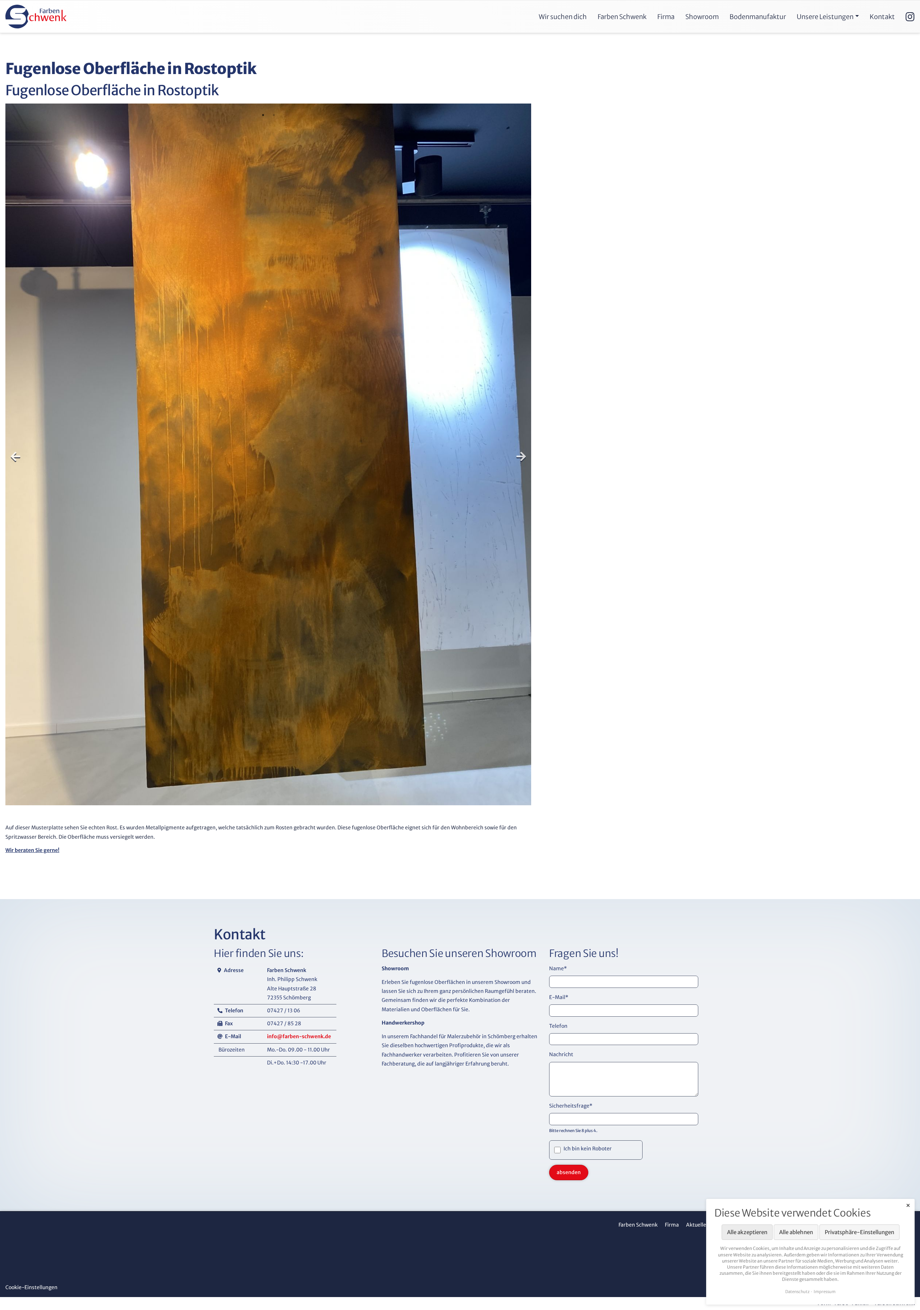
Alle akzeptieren (747, 1232)
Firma (672, 1225)
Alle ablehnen (796, 1232)
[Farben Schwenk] (35, 16)
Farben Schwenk (638, 1225)
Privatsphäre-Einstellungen (859, 1232)
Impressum (825, 1291)
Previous (15, 456)
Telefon (558, 1025)
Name (558, 968)
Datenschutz (797, 1291)
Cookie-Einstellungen (31, 1287)
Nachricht (561, 1054)
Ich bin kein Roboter (588, 1148)
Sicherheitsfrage (570, 1106)
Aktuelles (697, 1225)
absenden (569, 1172)
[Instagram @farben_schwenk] (910, 17)
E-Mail (558, 997)
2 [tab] (273, 115)
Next (521, 456)
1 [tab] (263, 115)
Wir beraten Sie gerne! (32, 850)
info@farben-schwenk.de (299, 1036)
